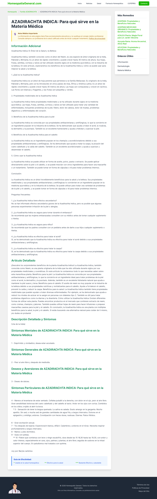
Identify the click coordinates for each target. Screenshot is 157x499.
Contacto (144, 3)
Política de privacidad (97, 38)
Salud (99, 3)
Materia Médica (124, 70)
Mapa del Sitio (144, 491)
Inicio (80, 3)
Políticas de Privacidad (140, 488)
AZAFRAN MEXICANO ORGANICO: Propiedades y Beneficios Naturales (129, 29)
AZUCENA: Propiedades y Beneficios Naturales (129, 48)
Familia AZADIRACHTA (28, 12)
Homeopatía (12, 12)
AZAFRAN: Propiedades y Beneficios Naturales (129, 22)
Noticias (89, 3)
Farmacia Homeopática (114, 3)
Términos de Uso (143, 485)
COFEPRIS (132, 3)
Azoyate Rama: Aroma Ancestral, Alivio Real (132, 42)
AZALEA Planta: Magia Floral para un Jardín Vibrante (130, 36)
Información (123, 62)
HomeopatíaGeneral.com (24, 3)
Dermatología (123, 66)
